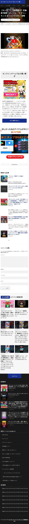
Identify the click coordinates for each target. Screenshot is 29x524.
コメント (3, 254)
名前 (2, 269)
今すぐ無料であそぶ (14, 120)
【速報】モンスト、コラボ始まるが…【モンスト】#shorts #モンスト (21, 358)
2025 (3, 492)
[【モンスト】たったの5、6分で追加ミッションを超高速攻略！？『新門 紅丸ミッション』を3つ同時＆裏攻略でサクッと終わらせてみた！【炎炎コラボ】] (4, 202)
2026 (3, 488)
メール (3, 275)
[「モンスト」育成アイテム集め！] (4, 178)
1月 (6, 488)
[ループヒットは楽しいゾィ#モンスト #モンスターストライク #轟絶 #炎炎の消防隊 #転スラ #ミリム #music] (4, 234)
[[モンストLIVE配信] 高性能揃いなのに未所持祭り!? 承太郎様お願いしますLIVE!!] (4, 219)
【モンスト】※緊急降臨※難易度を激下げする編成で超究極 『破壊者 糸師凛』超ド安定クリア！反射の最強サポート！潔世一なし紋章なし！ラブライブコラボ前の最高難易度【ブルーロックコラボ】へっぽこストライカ (18, 404)
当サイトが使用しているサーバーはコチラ (11, 453)
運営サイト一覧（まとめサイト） (9, 450)
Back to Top (14, 376)
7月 (16, 488)
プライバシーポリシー (7, 442)
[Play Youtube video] (14, 41)
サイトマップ (5, 438)
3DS (28, 5)
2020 (3, 511)
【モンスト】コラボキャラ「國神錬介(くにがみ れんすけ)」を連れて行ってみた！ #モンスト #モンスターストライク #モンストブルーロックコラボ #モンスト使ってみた (21, 337)
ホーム (2, 5)
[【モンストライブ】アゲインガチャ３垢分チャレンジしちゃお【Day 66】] (4, 189)
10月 (22, 492)
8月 (18, 488)
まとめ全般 (8, 5)
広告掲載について (6, 446)
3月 (9, 488)
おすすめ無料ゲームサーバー (8, 461)
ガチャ (18, 5)
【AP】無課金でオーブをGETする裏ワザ (11, 465)
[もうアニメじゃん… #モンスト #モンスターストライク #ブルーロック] (4, 396)
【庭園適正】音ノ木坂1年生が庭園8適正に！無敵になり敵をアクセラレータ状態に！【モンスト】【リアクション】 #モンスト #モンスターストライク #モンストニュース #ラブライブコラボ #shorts (7, 363)
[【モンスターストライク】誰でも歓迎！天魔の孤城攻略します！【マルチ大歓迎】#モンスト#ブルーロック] (4, 388)
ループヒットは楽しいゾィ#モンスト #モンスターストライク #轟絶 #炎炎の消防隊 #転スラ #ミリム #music (18, 233)
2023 (3, 499)
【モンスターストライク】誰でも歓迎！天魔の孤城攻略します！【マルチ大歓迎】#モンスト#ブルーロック (7, 314)
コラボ (13, 5)
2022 (3, 503)
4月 (11, 488)
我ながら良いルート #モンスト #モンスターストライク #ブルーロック (7, 333)
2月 (7, 488)
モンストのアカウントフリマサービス (12, 472)
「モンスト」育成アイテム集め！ (16, 176)
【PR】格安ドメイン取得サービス (9, 480)
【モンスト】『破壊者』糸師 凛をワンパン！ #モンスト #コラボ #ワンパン (21, 313)
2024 (3, 496)
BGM (23, 5)
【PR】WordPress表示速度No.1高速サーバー (12, 476)
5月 (13, 488)
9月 (20, 492)
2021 (3, 507)
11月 (24, 492)
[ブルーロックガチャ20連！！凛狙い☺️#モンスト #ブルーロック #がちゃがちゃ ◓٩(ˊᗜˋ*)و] (4, 424)
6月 (15, 488)
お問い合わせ (5, 434)
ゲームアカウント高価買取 (8, 469)
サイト (2, 281)
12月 (27, 492)
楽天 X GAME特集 (6, 457)
